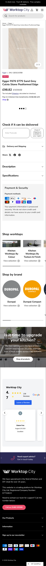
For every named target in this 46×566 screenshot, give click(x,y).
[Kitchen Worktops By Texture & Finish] (32, 243)
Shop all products (23, 359)
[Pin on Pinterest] (19, 155)
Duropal (11, 301)
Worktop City (12, 560)
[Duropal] (11, 289)
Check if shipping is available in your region (37, 133)
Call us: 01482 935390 (14, 507)
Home (4, 23)
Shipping (15, 93)
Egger (10, 23)
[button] (37, 10)
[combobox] (23, 15)
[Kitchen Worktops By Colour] (11, 243)
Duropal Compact (32, 301)
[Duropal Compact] (32, 289)
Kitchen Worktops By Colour (11, 253)
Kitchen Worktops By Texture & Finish (32, 253)
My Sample (36, 564)
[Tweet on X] (10, 155)
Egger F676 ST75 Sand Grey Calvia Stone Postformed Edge (21, 25)
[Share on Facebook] (14, 155)
